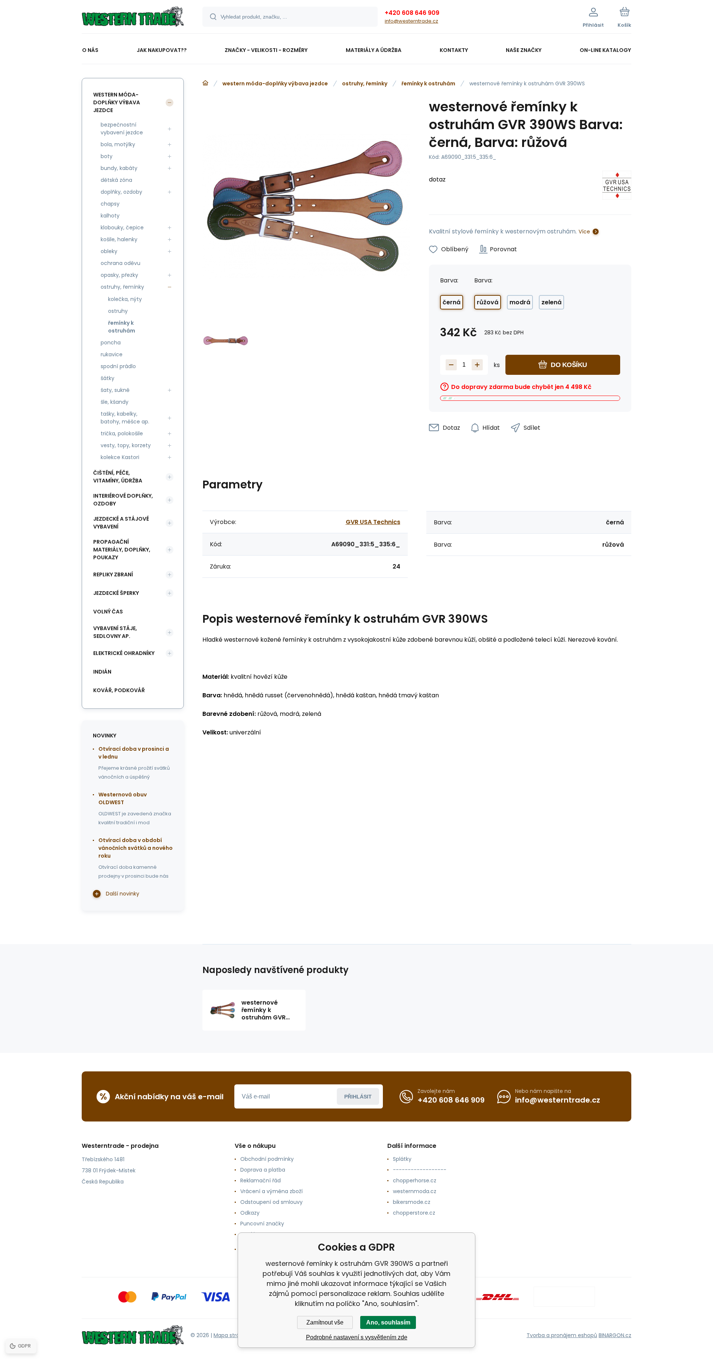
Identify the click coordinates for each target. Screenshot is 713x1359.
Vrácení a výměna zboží (271, 1191)
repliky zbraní (113, 574)
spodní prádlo (118, 366)
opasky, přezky (119, 275)
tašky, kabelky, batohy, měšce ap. (125, 417)
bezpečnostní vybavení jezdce (122, 128)
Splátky (402, 1159)
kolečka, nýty (125, 299)
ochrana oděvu (120, 263)
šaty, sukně (115, 390)
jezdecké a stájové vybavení (121, 522)
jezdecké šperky (116, 593)
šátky (107, 378)
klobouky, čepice (122, 227)
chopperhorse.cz (414, 1180)
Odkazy (250, 1212)
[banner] (133, 18)
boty (107, 156)
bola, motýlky (118, 144)
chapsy (110, 203)
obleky (109, 251)
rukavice (112, 354)
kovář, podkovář (119, 690)
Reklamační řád (260, 1180)
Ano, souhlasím (388, 1322)
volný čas (108, 611)
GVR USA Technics (373, 522)
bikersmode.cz (411, 1202)
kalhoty (110, 215)
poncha (111, 342)
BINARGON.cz (615, 1335)
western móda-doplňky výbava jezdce (275, 83)
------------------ (419, 1169)
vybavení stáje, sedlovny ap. (115, 632)
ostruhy (118, 311)
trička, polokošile (122, 433)
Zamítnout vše (325, 1322)
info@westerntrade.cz (411, 20)
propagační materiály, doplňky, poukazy (121, 549)
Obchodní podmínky (267, 1159)
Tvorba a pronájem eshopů (562, 1335)
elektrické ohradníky (123, 653)
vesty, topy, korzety (126, 445)
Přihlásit (358, 1097)
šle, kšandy (114, 402)
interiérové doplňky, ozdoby (123, 499)
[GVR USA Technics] (616, 186)
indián (102, 671)
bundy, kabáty (119, 168)
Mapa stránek (231, 1335)
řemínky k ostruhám (428, 83)
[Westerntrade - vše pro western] (205, 83)
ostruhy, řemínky (364, 83)
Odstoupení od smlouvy (271, 1202)
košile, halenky (119, 239)
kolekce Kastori (120, 457)
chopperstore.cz (414, 1212)
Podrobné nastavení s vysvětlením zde (356, 1337)
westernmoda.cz (414, 1191)
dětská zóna (116, 180)
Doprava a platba (262, 1169)
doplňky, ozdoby (121, 192)
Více (584, 231)
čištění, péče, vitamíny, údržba (117, 476)
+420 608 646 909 (412, 13)
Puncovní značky (262, 1223)
